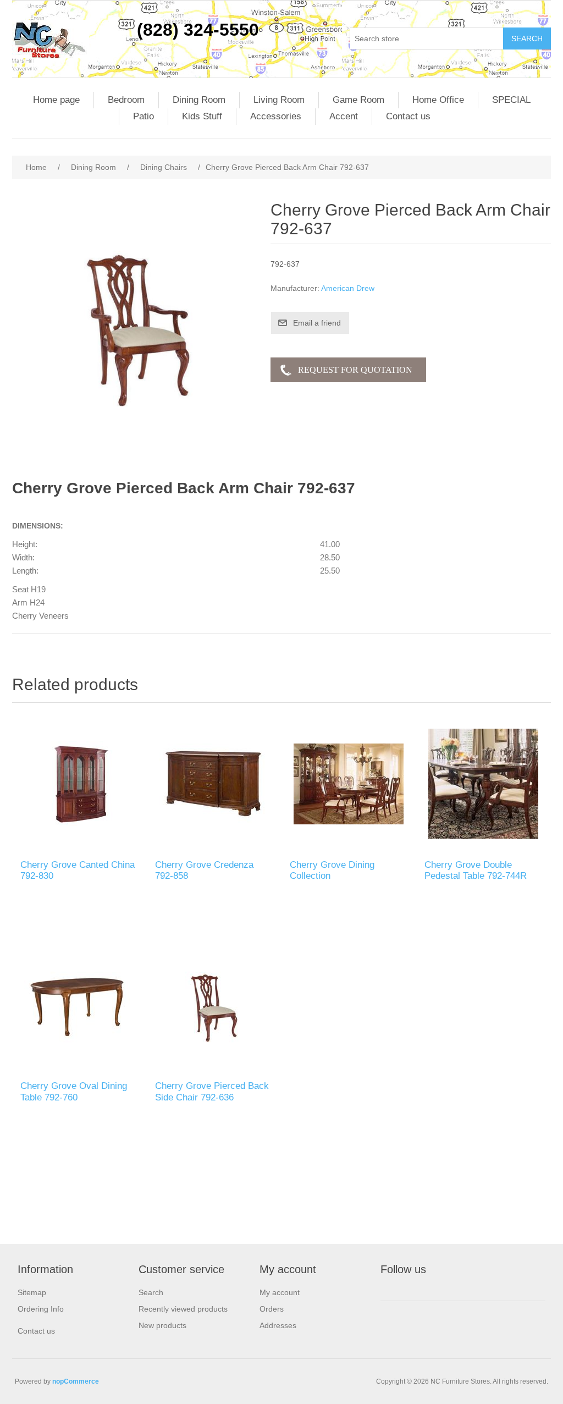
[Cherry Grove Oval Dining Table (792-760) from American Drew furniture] (79, 1005)
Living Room (279, 100)
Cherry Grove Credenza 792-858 (204, 870)
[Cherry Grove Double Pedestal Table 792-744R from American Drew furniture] (483, 784)
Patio (143, 116)
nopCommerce (75, 1381)
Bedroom (126, 100)
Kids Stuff (202, 116)
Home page (56, 100)
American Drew (347, 288)
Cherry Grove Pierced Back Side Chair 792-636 (212, 1091)
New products (162, 1325)
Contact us (408, 116)
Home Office (438, 100)
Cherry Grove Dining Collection (332, 870)
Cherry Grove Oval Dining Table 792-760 (73, 1091)
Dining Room (199, 100)
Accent (343, 116)
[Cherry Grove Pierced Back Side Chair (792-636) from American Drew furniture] (214, 1005)
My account (280, 1292)
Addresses (278, 1325)
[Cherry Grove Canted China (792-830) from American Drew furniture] (79, 784)
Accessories (275, 116)
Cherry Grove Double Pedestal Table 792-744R (475, 870)
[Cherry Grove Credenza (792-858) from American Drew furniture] (214, 784)
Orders (272, 1308)
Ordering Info (41, 1308)
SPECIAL (511, 100)
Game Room (358, 100)
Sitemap (32, 1292)
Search (151, 1292)
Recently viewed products (183, 1308)
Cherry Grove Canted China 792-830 (77, 870)
